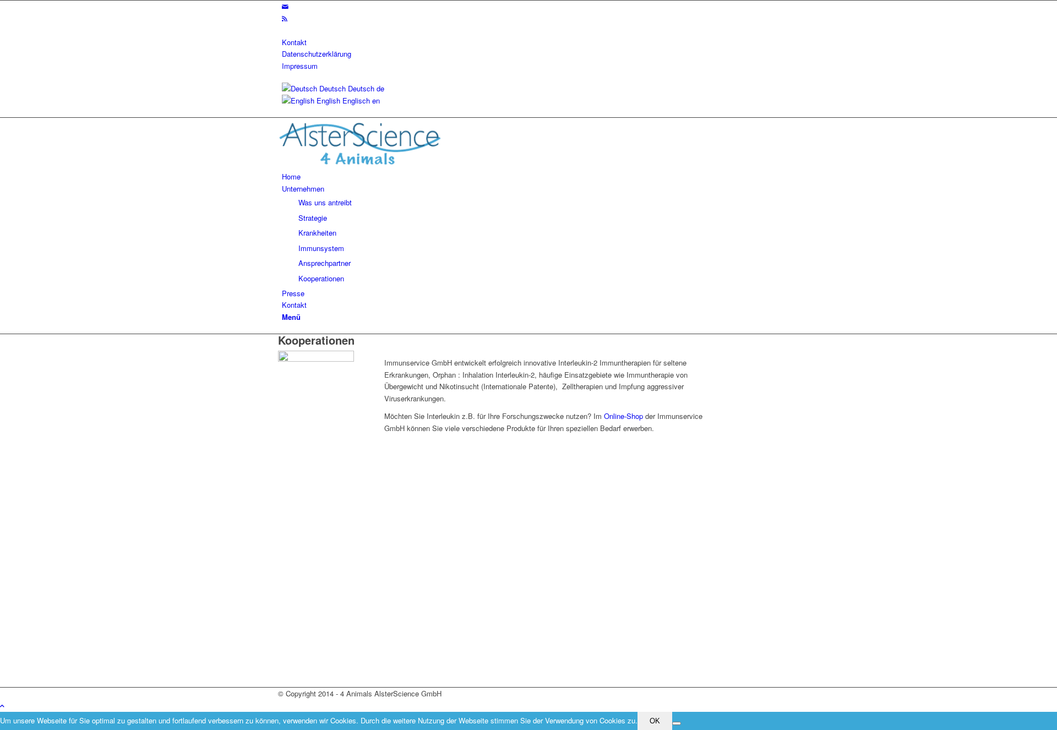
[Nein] (676, 723)
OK (655, 721)
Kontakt (294, 42)
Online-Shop (623, 416)
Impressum (300, 66)
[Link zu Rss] (284, 18)
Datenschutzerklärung (316, 53)
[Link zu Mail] (285, 6)
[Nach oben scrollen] (2, 705)
